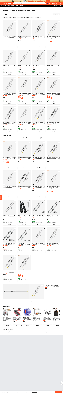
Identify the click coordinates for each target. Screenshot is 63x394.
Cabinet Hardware (10, 7)
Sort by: (55, 14)
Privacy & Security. (34, 392)
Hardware (6, 7)
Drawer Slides (15, 7)
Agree (58, 392)
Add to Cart (9, 46)
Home (3, 7)
